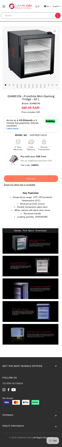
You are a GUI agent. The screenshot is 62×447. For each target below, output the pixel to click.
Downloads (41, 230)
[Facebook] (8, 390)
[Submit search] (57, 15)
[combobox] (27, 15)
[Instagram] (3, 390)
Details (17, 230)
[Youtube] (13, 390)
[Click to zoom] (54, 30)
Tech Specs (28, 230)
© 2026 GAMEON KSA (20, 438)
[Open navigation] (4, 6)
